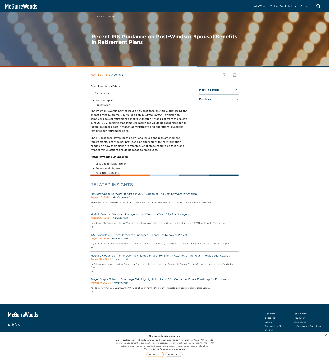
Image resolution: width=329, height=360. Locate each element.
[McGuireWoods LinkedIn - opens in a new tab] (9, 324)
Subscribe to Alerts (274, 326)
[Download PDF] (225, 75)
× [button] (326, 335)
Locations (270, 318)
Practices (205, 99)
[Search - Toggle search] (318, 6)
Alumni (268, 322)
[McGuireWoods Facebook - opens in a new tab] (13, 324)
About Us (270, 314)
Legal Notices (300, 314)
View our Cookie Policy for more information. (164, 349)
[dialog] (164, 346)
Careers (304, 6)
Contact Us (270, 330)
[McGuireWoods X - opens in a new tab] (16, 324)
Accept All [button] (155, 354)
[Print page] (235, 75)
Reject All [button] (174, 354)
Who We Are (260, 6)
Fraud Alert (299, 318)
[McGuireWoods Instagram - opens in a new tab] (19, 324)
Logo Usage (300, 322)
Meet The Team (209, 89)
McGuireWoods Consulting (307, 326)
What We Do (276, 6)
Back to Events (107, 16)
